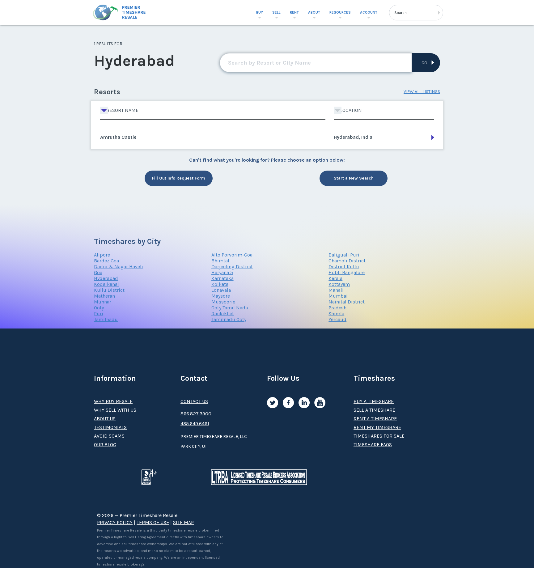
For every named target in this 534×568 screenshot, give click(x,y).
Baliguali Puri (343, 255)
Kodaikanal (106, 284)
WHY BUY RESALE (113, 401)
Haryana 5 (222, 272)
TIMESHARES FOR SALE (379, 436)
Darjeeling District (232, 266)
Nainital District (346, 302)
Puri (98, 313)
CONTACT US (194, 401)
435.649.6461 (194, 423)
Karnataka (222, 278)
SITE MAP (183, 522)
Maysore (220, 296)
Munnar (102, 302)
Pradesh (337, 308)
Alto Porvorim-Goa (231, 255)
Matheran (104, 296)
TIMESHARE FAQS (373, 444)
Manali (336, 290)
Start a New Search (354, 178)
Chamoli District (347, 261)
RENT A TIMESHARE (375, 419)
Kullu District (109, 290)
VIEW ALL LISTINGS (422, 91)
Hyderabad (106, 278)
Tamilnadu (106, 319)
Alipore (102, 255)
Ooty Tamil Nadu (229, 308)
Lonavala (221, 290)
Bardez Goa (106, 261)
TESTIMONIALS (110, 427)
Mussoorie (223, 302)
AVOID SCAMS (109, 436)
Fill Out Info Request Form (178, 178)
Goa (98, 272)
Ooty (99, 308)
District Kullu (343, 266)
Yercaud (337, 319)
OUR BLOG (105, 444)
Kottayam (339, 284)
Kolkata (219, 284)
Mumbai (338, 296)
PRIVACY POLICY (115, 522)
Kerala (335, 278)
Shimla (336, 313)
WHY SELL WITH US (115, 410)
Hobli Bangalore (346, 272)
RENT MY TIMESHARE (377, 427)
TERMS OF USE (153, 522)
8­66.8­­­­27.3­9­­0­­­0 (195, 414)
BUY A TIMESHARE (374, 401)
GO (424, 63)
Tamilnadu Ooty (228, 319)
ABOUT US (105, 419)
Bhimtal (220, 261)
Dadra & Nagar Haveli (118, 266)
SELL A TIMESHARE (374, 410)
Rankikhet (222, 313)
